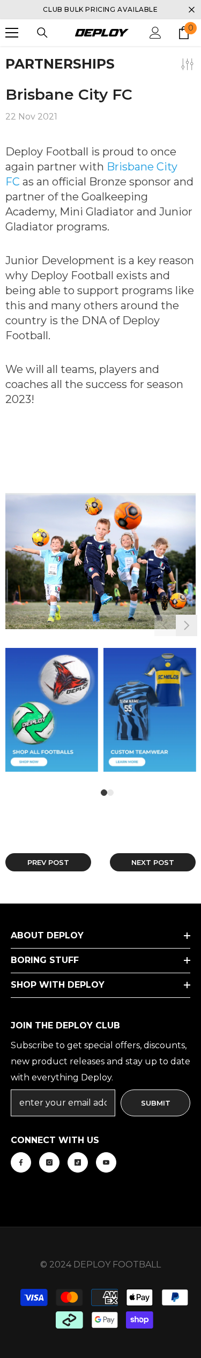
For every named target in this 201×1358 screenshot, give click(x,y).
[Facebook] (21, 1162)
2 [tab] (110, 792)
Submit (155, 1103)
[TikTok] (78, 1162)
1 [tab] (104, 792)
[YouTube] (106, 1162)
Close (192, 10)
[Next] (186, 625)
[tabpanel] (52, 718)
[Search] (42, 32)
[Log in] (155, 33)
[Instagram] (49, 1162)
